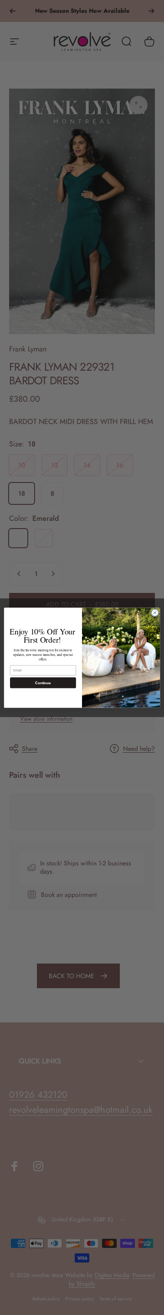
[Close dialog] (154, 612)
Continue (43, 683)
